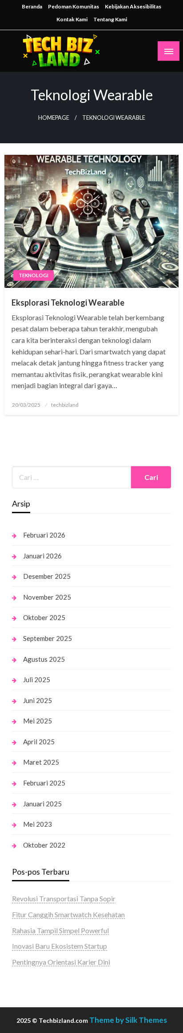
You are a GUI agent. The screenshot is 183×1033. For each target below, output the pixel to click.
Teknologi (33, 275)
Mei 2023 (37, 824)
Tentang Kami (110, 19)
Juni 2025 (37, 700)
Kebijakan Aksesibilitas (133, 6)
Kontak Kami (72, 19)
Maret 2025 (41, 762)
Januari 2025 (42, 804)
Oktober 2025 (44, 617)
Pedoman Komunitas (73, 6)
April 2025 (39, 742)
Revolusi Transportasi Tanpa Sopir (63, 898)
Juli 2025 (36, 679)
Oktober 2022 (44, 845)
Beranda (32, 6)
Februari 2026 (44, 535)
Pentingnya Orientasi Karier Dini (61, 962)
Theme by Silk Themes (128, 1020)
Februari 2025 (44, 783)
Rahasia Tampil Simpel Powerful (60, 930)
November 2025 (47, 597)
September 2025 (47, 638)
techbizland (65, 404)
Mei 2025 (37, 721)
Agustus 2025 (44, 659)
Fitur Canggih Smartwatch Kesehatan (68, 914)
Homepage (53, 117)
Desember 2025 (47, 576)
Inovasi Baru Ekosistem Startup (59, 946)
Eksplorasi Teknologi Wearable (68, 302)
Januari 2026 (42, 556)
